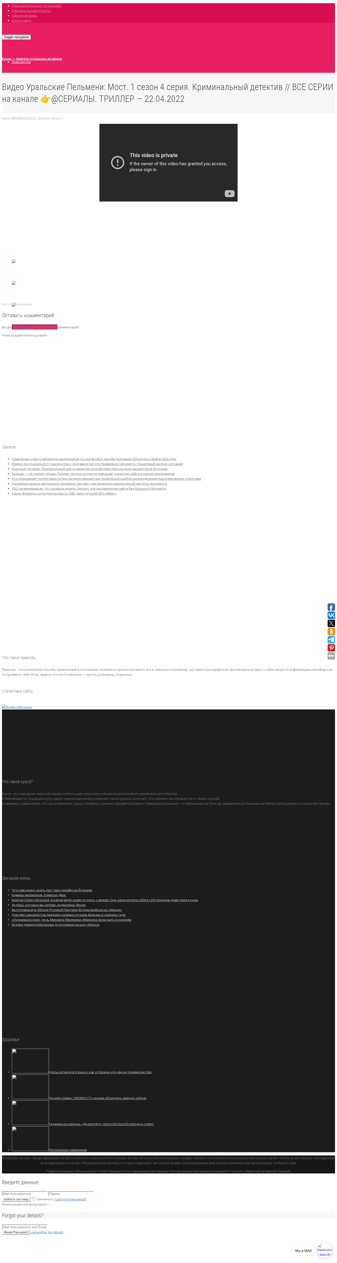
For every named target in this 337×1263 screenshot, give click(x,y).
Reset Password (15, 1232)
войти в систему (16, 1199)
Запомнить (45, 1199)
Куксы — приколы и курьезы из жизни (32, 58)
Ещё (15, 214)
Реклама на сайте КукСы (31, 10)
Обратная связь (24, 15)
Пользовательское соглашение (37, 5)
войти (25, 327)
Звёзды (18, 105)
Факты (17, 127)
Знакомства (21, 62)
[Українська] (22, 313)
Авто (15, 170)
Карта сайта (21, 20)
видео (55, 118)
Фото (16, 149)
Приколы (19, 192)
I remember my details (46, 1232)
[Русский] (20, 292)
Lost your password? (70, 1199)
